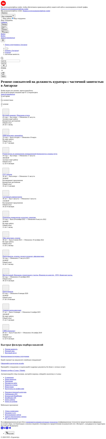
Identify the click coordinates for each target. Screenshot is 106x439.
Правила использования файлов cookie (36, 11)
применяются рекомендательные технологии (42, 422)
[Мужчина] (5, 111)
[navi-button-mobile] (3, 40)
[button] (3, 34)
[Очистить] (4, 65)
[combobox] (10, 61)
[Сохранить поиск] (3, 73)
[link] (4, 29)
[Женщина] (5, 132)
